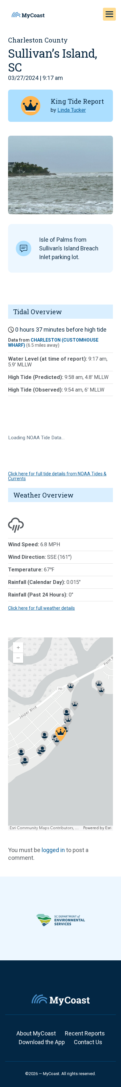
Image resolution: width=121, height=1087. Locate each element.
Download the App (42, 1042)
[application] (60, 734)
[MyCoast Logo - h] (28, 15)
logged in (53, 850)
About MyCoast (36, 1033)
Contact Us (88, 1042)
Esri (108, 828)
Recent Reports (85, 1033)
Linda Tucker (71, 110)
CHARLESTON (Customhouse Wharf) (53, 342)
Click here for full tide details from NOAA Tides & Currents (57, 476)
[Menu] (109, 14)
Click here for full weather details (41, 608)
